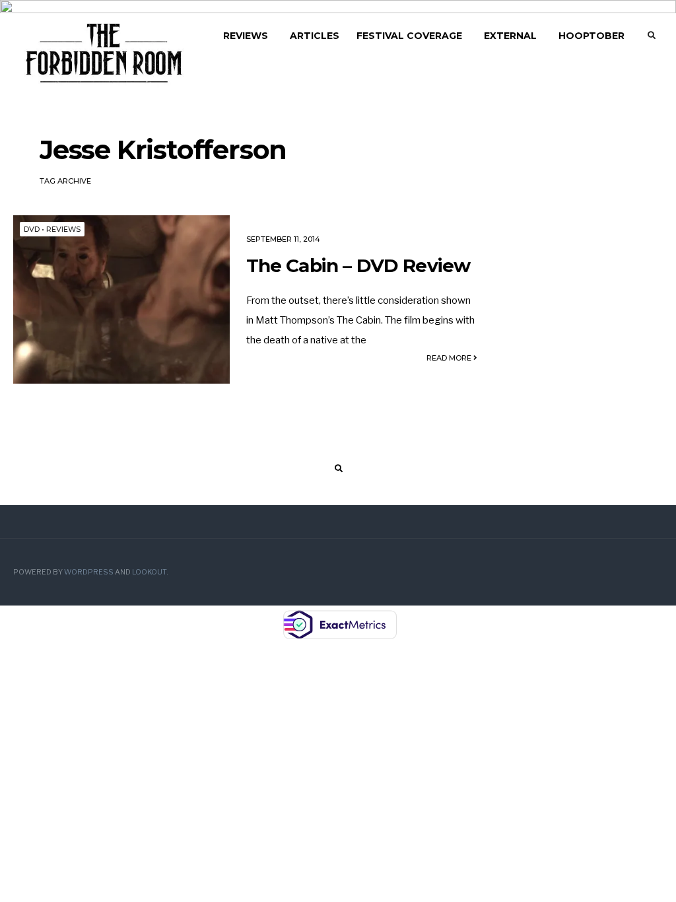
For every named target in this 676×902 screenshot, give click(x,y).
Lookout (149, 572)
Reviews (245, 36)
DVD (32, 229)
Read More (449, 358)
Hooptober (591, 36)
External (510, 36)
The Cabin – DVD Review (358, 265)
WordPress (89, 572)
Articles (314, 36)
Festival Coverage (409, 36)
